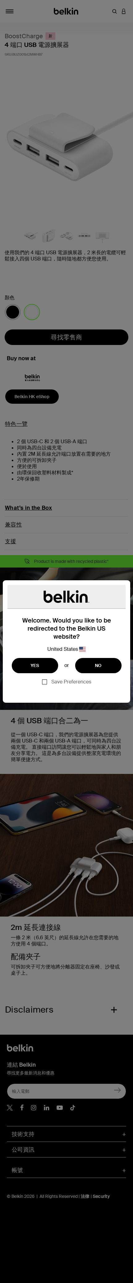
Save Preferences (71, 681)
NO (98, 665)
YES (35, 665)
